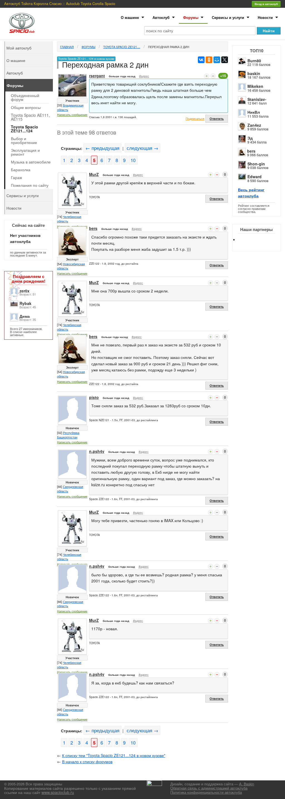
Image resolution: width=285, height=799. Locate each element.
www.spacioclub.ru (57, 792)
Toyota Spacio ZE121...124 (24, 128)
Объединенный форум (25, 97)
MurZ (94, 174)
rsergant (97, 75)
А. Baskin (246, 783)
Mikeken (255, 86)
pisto (94, 397)
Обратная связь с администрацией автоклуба (208, 788)
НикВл (253, 112)
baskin (253, 73)
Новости (265, 17)
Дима (24, 316)
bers (251, 151)
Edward (254, 176)
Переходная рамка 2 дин (168, 46)
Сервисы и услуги (228, 17)
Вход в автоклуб (266, 4)
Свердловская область (70, 488)
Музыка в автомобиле (31, 162)
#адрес (144, 76)
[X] (224, 59)
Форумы (190, 17)
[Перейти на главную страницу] (22, 23)
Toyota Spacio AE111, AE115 (30, 117)
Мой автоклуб (18, 48)
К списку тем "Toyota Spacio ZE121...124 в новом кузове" (113, 755)
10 (133, 160)
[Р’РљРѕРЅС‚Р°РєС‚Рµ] (201, 59)
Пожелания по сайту (29, 185)
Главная (67, 46)
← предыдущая (102, 148)
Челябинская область (69, 218)
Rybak (25, 303)
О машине (130, 17)
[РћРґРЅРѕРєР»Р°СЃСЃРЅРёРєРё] (209, 59)
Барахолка (20, 169)
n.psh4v (96, 451)
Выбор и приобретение (24, 140)
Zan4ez (254, 125)
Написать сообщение (72, 114)
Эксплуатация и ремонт (25, 152)
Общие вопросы (26, 107)
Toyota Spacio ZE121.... (121, 46)
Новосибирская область (71, 266)
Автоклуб (161, 17)
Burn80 (254, 60)
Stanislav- (256, 99)
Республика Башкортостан (68, 434)
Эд (250, 138)
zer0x (24, 291)
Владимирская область (70, 107)
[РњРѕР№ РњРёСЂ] (216, 59)
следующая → (142, 148)
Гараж (16, 177)
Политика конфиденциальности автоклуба (206, 792)
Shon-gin (256, 164)
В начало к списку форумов (87, 761)
